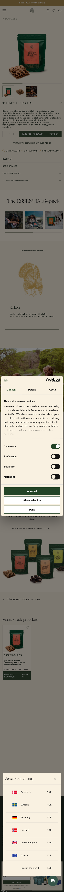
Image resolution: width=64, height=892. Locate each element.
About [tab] (52, 389)
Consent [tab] (11, 389)
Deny (32, 509)
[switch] (55, 456)
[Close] (55, 778)
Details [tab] (32, 389)
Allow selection (32, 500)
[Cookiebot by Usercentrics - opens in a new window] (46, 380)
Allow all (32, 491)
